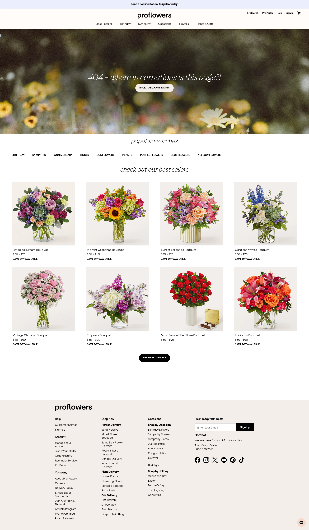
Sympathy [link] (144, 24)
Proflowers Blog (65, 514)
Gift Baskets (109, 500)
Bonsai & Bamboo (112, 486)
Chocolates (109, 505)
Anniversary (155, 448)
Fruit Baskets (110, 509)
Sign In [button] (290, 13)
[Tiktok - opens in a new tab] (243, 460)
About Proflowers (66, 479)
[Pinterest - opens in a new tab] (234, 460)
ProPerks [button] (267, 13)
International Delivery (110, 465)
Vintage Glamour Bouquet (30, 335)
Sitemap (60, 430)
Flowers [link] (184, 24)
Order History (63, 456)
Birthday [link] (125, 24)
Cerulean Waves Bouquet (252, 250)
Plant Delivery (110, 472)
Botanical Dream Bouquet (30, 250)
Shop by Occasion (159, 425)
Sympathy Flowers (159, 434)
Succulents (108, 490)
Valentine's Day (157, 476)
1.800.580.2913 (204, 449)
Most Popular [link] (104, 24)
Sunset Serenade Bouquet (178, 250)
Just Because (156, 444)
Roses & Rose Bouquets (110, 452)
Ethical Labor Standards (63, 495)
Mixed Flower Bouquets (110, 436)
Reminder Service (66, 461)
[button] (252, 13)
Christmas (154, 495)
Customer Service (66, 425)
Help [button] (279, 13)
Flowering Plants (112, 481)
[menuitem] (104, 24)
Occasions (164, 24)
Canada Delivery (112, 459)
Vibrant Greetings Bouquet (105, 250)
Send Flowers (110, 430)
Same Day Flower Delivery (112, 444)
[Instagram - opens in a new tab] (207, 460)
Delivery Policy (64, 488)
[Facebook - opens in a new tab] (199, 460)
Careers (60, 483)
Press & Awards (64, 518)
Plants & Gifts (205, 24)
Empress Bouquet (99, 335)
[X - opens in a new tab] (216, 460)
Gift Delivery (109, 495)
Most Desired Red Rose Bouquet (183, 335)
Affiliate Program (65, 509)
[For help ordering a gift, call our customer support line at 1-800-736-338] (154, 15)
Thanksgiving (156, 490)
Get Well (153, 458)
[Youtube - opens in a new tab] (225, 460)
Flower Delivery (111, 425)
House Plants (110, 476)
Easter (152, 481)
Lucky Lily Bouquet (247, 335)
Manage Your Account (63, 445)
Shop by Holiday (158, 471)
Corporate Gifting (113, 514)
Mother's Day (156, 485)
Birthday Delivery (158, 430)
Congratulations (158, 453)
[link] (43, 213)
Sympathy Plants (158, 439)
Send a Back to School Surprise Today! (155, 4)
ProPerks (60, 465)
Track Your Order (65, 451)
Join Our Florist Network (65, 503)
